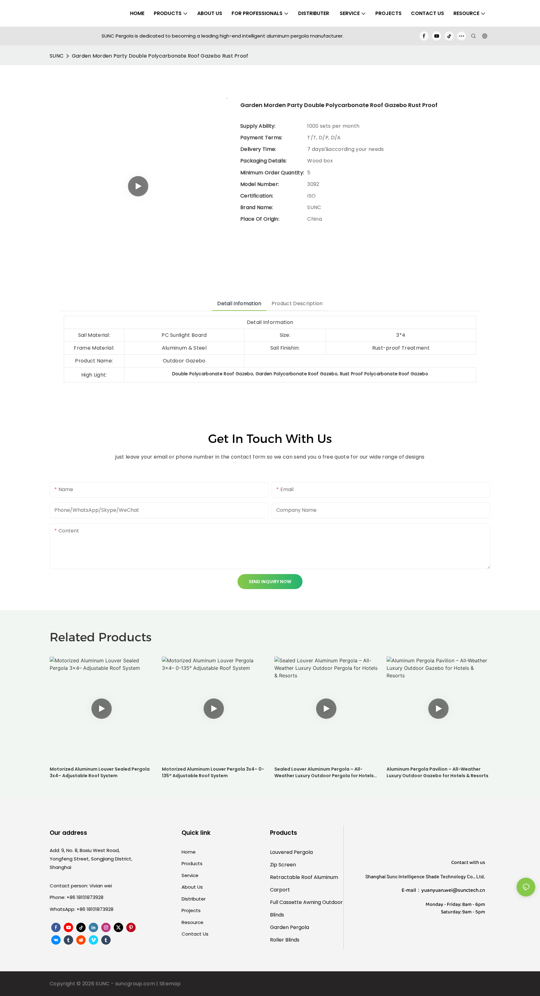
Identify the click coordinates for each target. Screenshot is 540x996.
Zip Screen (283, 864)
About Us (192, 887)
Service (190, 875)
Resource (192, 922)
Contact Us (195, 934)
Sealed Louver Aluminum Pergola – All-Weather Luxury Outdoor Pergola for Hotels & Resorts (324, 772)
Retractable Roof (291, 877)
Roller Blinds (284, 939)
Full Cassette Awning (295, 902)
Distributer (194, 899)
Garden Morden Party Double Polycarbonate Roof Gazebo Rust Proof (160, 55)
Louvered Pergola (291, 852)
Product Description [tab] (297, 303)
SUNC (56, 55)
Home (189, 852)
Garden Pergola (289, 927)
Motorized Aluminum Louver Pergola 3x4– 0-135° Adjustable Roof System (213, 772)
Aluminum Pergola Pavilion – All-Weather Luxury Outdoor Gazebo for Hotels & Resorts (437, 772)
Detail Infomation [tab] (239, 303)
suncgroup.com (135, 983)
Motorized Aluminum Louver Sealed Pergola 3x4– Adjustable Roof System (100, 772)
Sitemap (170, 983)
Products (192, 863)
